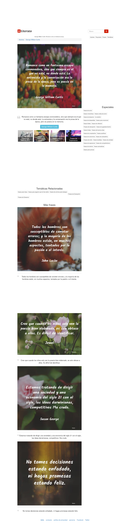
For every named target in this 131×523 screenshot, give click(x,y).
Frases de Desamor (23, 197)
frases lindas (87, 130)
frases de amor (88, 110)
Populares (98, 37)
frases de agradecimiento (104, 127)
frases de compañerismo (103, 143)
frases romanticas (89, 114)
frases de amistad (108, 140)
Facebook (80, 520)
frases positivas (101, 133)
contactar (49, 520)
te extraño (98, 117)
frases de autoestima (102, 137)
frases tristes (87, 123)
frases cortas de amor (101, 114)
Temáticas (110, 37)
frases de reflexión (97, 123)
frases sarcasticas (99, 146)
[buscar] (106, 31)
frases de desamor (89, 117)
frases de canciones (89, 137)
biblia (42, 520)
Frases (104, 37)
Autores (92, 37)
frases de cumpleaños (90, 133)
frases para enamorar (102, 120)
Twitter (87, 520)
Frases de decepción (89, 127)
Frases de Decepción (74, 194)
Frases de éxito (88, 140)
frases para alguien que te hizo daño (38, 192)
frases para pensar (89, 150)
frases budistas (97, 140)
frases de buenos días (98, 130)
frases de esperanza (89, 143)
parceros (72, 520)
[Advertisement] (65, 14)
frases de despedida (89, 120)
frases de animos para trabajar (58, 192)
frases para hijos (22, 192)
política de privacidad (60, 520)
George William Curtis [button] (49, 126)
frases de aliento (88, 146)
